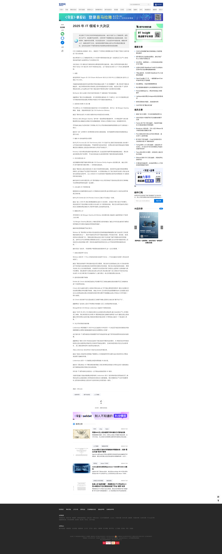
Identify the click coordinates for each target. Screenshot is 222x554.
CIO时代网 (143, 517)
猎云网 (81, 519)
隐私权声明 (101, 509)
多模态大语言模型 (98, 480)
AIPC (141, 9)
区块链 (123, 528)
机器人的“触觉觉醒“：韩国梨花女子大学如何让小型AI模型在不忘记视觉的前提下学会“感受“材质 (109, 485)
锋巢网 (74, 517)
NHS (94, 429)
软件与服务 (82, 9)
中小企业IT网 (150, 517)
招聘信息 (82, 509)
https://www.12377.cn (117, 539)
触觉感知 (109, 480)
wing (100, 429)
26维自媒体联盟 (81, 517)
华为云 (86, 519)
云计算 (86, 528)
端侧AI (135, 9)
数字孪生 (111, 528)
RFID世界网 (70, 519)
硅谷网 (77, 519)
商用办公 (90, 9)
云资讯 (122, 9)
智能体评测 (105, 446)
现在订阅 (158, 201)
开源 (127, 528)
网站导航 (68, 509)
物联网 (155, 9)
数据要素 (147, 9)
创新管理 (77, 394)
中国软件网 (136, 517)
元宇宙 (91, 528)
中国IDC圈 (118, 517)
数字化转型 (108, 9)
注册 (160, 4)
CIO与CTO (98, 9)
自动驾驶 (74, 528)
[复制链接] (62, 43)
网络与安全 (73, 9)
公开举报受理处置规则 (134, 538)
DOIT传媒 (92, 519)
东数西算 (68, 528)
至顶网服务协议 (91, 509)
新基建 (116, 9)
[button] (162, 227)
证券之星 (89, 517)
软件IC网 (124, 517)
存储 (66, 9)
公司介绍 (75, 509)
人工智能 (128, 9)
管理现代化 (62, 517)
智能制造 (80, 528)
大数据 (131, 528)
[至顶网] (62, 5)
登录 (158, 4)
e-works (112, 517)
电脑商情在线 (62, 519)
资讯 (160, 9)
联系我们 (61, 509)
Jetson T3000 (104, 463)
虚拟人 (95, 528)
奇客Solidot (96, 517)
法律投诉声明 (110, 509)
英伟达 (95, 463)
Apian (107, 429)
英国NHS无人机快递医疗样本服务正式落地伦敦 (108, 432)
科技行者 (68, 517)
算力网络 (105, 528)
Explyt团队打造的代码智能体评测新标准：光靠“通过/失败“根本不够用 (109, 451)
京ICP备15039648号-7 (100, 536)
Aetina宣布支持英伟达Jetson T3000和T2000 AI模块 (109, 468)
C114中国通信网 (104, 517)
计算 (61, 9)
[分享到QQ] (62, 39)
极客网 (130, 517)
